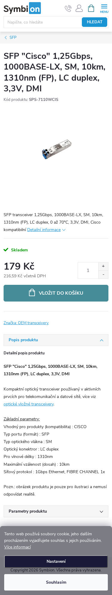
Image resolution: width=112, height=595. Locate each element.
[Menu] (104, 8)
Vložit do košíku (61, 293)
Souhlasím (56, 582)
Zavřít (35, 319)
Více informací (17, 547)
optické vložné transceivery (28, 404)
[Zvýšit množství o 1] (103, 266)
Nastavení (56, 561)
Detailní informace (44, 230)
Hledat (94, 22)
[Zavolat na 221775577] (68, 8)
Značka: (26, 323)
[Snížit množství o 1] (103, 274)
